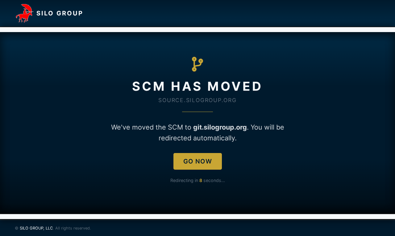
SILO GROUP (59, 13)
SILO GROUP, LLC (36, 228)
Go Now (197, 161)
